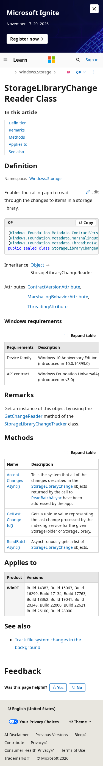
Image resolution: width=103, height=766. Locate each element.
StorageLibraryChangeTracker (35, 424)
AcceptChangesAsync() (15, 480)
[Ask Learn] (68, 72)
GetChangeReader (23, 416)
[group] (51, 241)
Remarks (17, 130)
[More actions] (94, 72)
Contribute (14, 742)
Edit (95, 192)
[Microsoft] (51, 59)
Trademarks (15, 758)
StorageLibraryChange (52, 486)
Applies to (18, 144)
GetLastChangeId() (14, 519)
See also (16, 151)
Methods (17, 137)
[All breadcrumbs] (9, 72)
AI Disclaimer (16, 734)
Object (37, 265)
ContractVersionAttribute (53, 287)
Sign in (92, 59)
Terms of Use (73, 750)
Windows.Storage (35, 72)
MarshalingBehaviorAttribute (57, 297)
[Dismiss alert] (94, 8)
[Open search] (78, 60)
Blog (78, 734)
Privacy (37, 742)
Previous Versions (51, 734)
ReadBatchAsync (46, 497)
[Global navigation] (5, 60)
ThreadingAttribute (47, 307)
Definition (18, 122)
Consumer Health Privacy (27, 750)
